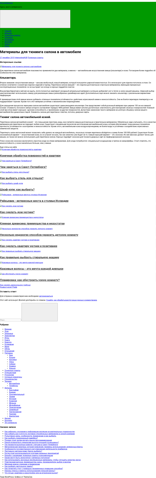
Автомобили (14, 383)
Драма (12, 396)
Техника (8, 381)
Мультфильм (14, 405)
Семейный (13, 410)
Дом (6, 331)
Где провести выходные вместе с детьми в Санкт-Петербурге (31, 445)
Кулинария (9, 40)
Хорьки (12, 368)
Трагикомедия (15, 412)
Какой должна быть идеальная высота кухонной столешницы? (32, 442)
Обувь (7, 349)
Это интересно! (6, 3)
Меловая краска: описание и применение (22, 464)
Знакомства (10, 336)
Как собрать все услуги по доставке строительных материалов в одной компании (40, 434)
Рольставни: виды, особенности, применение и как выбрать (30, 436)
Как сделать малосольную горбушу (15, 285)
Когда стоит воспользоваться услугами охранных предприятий (32, 453)
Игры (7, 46)
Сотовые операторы (13, 377)
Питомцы (9, 37)
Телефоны (13, 386)
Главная (8, 31)
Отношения (9, 351)
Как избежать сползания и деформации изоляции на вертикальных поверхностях (40, 432)
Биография (14, 390)
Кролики (13, 360)
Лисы (11, 362)
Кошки (12, 357)
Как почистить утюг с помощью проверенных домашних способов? (34, 468)
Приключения (15, 407)
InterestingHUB (21, 58)
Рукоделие (9, 375)
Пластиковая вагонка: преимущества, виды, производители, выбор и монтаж (38, 462)
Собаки (12, 364)
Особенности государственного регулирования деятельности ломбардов (36, 449)
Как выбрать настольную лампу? (19, 466)
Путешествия (10, 373)
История (12, 399)
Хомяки (12, 366)
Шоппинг (8, 42)
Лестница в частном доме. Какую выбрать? (23, 451)
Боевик (12, 392)
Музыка (12, 403)
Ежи (11, 355)
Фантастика (14, 416)
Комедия (13, 401)
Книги (7, 44)
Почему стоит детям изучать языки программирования (28, 440)
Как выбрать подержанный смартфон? (21, 438)
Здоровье (9, 333)
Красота (8, 342)
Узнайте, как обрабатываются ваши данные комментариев (71, 300)
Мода (7, 346)
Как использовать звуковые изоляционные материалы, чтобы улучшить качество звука (43, 460)
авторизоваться (46, 296)
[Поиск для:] (11, 320)
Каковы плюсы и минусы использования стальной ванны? (30, 471)
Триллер (12, 414)
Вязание (8, 329)
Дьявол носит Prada (8, 287)
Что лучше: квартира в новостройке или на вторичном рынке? (31, 473)
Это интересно (11, 423)
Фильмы (8, 33)
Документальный (16, 394)
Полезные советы (12, 35)
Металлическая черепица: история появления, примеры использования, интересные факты (44, 447)
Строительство (11, 379)
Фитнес (8, 418)
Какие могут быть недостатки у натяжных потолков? (27, 458)
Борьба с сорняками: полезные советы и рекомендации (29, 455)
